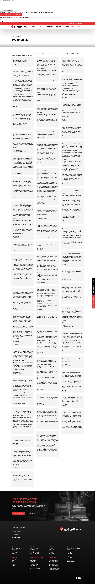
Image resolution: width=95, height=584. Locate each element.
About (34, 26)
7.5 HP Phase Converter (53, 560)
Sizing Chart (69, 557)
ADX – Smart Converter (34, 552)
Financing (69, 552)
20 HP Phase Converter (53, 564)
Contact (13, 565)
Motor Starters (33, 560)
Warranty (68, 560)
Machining (51, 552)
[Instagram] (19, 537)
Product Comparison (71, 561)
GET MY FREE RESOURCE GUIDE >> (11, 14)
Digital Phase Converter (53, 569)
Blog (13, 560)
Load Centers (32, 561)
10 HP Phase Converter (53, 561)
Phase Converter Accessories (36, 557)
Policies (13, 553)
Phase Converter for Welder (54, 568)
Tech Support (69, 553)
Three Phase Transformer (35, 568)
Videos (13, 561)
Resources (67, 26)
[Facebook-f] (15, 537)
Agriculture (51, 548)
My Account (14, 557)
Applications (50, 26)
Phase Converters (34, 546)
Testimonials (14, 549)
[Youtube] (17, 537)
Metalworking (51, 553)
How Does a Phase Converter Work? (74, 548)
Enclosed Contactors (34, 564)
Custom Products (33, 565)
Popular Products (52, 557)
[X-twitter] (12, 537)
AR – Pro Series (33, 549)
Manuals (68, 549)
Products (41, 26)
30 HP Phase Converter (53, 565)
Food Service (51, 549)
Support (58, 26)
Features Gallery (15, 552)
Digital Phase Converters (35, 548)
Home (13, 36)
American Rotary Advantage (17, 548)
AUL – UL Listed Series (34, 553)
